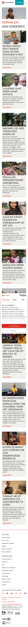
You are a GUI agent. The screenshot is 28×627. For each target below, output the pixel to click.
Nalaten (4, 546)
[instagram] (21, 593)
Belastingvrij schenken (8, 543)
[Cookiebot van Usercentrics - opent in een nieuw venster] (19, 295)
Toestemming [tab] (5, 299)
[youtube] (25, 593)
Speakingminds (6, 582)
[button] (26, 2)
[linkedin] (16, 593)
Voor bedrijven (6, 573)
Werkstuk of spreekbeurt (8, 567)
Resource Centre (6, 579)
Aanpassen (13, 330)
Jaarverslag (5, 576)
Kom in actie (5, 540)
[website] (12, 593)
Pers (3, 564)
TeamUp (4, 584)
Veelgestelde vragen (7, 570)
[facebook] (3, 593)
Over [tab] (23, 299)
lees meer (7, 67)
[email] (7, 593)
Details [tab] (14, 299)
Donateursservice (6, 559)
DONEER (19, 2)
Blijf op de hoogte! (7, 549)
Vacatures (4, 562)
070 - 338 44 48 (9, 602)
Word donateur (6, 537)
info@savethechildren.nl (13, 604)
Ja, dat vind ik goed (14, 326)
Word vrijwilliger (6, 551)
